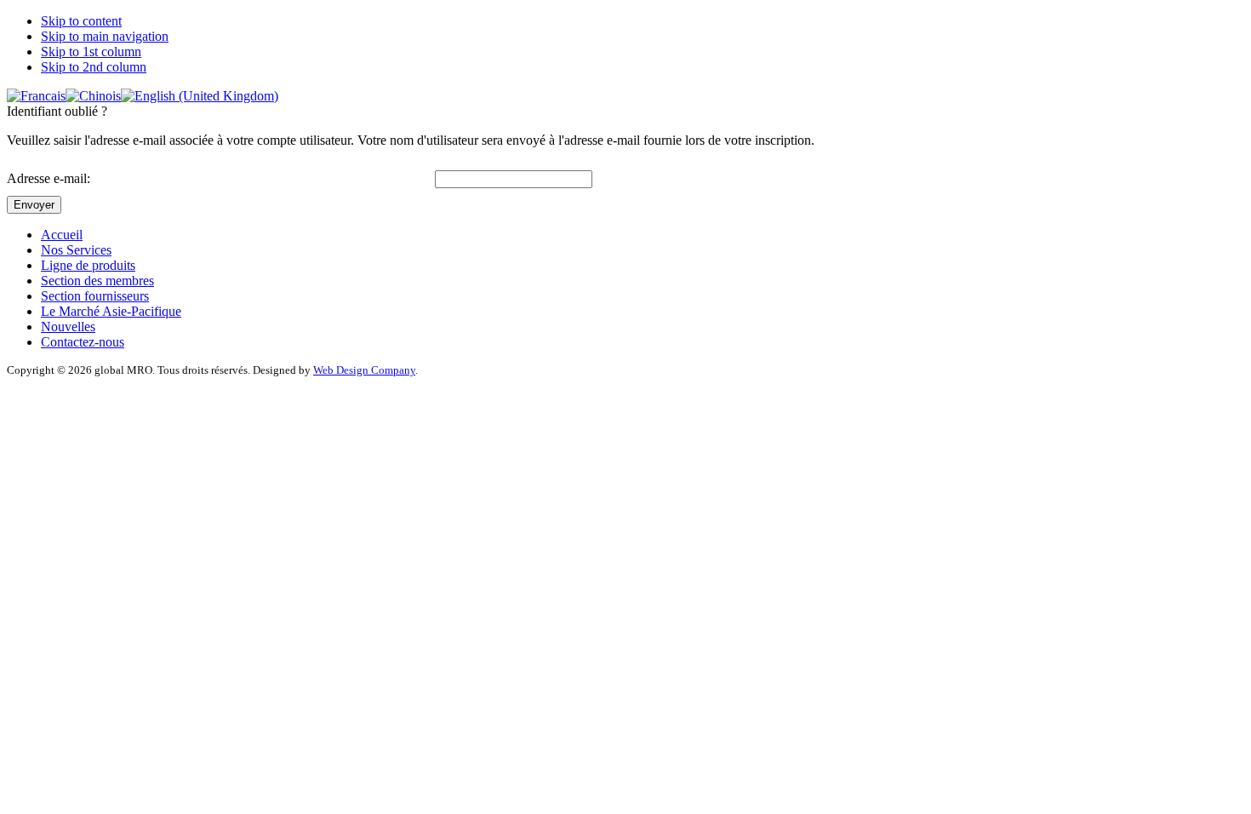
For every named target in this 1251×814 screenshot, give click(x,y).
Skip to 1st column (91, 51)
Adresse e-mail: (48, 178)
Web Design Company (364, 370)
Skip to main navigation (105, 36)
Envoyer (34, 204)
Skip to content (81, 21)
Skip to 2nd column (93, 67)
